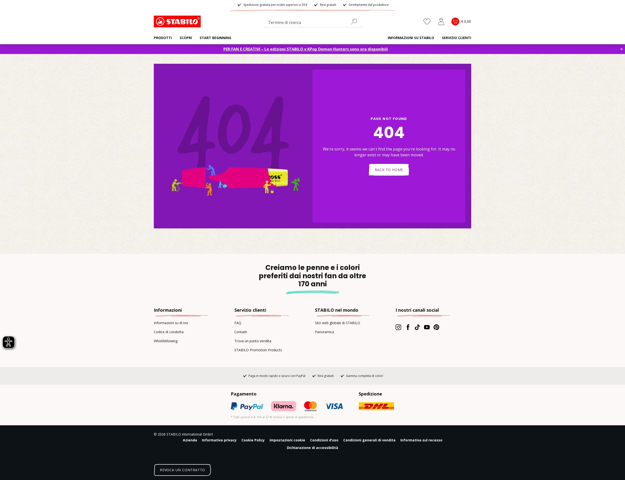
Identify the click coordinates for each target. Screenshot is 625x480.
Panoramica (324, 332)
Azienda (190, 440)
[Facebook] (408, 327)
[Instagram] (398, 327)
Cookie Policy (253, 440)
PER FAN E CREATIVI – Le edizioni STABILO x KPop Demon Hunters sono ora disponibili (305, 49)
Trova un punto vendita (252, 341)
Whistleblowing (165, 341)
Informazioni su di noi (171, 322)
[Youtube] (427, 327)
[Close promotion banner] (621, 49)
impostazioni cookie (287, 440)
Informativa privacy (219, 440)
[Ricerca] (356, 21)
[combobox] (313, 23)
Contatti (240, 332)
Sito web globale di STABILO (337, 322)
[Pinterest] (436, 327)
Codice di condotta (169, 332)
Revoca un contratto (182, 470)
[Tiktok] (417, 327)
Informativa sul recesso (421, 440)
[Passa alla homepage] (178, 21)
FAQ (237, 322)
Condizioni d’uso (324, 440)
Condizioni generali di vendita (369, 440)
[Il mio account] (441, 21)
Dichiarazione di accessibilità (312, 447)
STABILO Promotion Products (258, 350)
